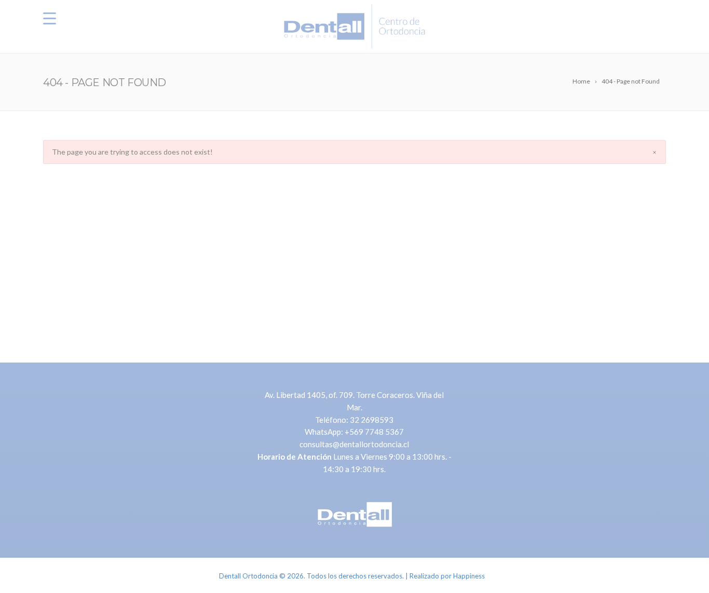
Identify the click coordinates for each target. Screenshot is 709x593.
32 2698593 (371, 419)
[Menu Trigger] (49, 18)
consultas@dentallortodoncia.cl (354, 444)
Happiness (469, 576)
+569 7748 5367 (374, 431)
